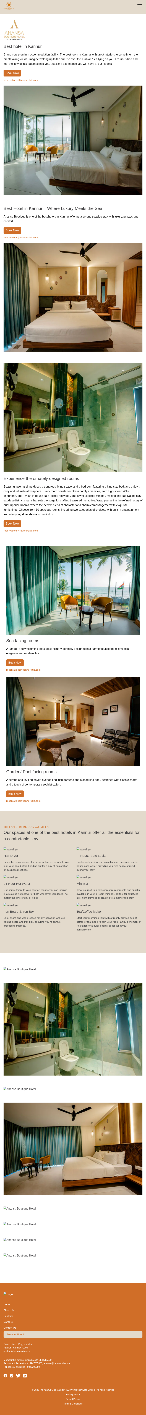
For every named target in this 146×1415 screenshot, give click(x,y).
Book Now (12, 73)
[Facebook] (5, 1376)
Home (7, 1304)
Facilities (8, 1316)
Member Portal (15, 1334)
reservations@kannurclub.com (21, 80)
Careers (8, 1321)
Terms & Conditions (73, 1404)
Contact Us (10, 1327)
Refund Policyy (73, 1399)
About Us (9, 1310)
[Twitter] (18, 1376)
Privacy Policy (73, 1394)
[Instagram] (11, 1376)
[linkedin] (25, 1376)
